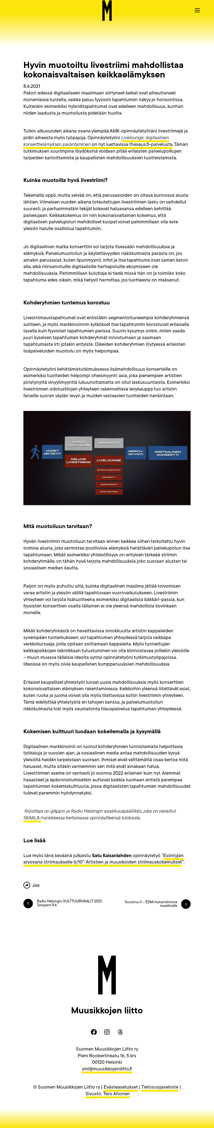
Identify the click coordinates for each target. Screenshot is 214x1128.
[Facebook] (94, 1032)
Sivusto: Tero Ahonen (108, 1094)
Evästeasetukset (121, 1087)
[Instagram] (107, 1032)
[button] (197, 10)
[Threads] (120, 1032)
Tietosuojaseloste (159, 1087)
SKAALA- (32, 818)
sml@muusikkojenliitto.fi (107, 1069)
